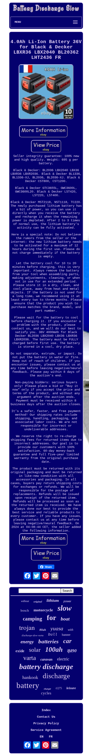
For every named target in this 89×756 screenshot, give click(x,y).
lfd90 (72, 650)
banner (66, 634)
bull (52, 635)
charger (47, 689)
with (70, 629)
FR (50, 736)
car (67, 641)
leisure (71, 688)
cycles (46, 693)
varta (29, 657)
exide (20, 651)
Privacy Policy (46, 723)
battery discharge (46, 666)
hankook (30, 677)
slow (65, 608)
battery (27, 685)
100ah (54, 649)
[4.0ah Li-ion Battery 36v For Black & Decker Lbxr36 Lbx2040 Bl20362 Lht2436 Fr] (46, 92)
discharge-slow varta (33, 635)
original (38, 601)
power (67, 601)
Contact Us (46, 717)
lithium (53, 600)
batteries (48, 641)
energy (27, 641)
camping (32, 619)
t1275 (59, 688)
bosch (25, 610)
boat (65, 619)
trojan (27, 627)
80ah (42, 629)
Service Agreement (46, 730)
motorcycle (43, 610)
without (25, 601)
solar (35, 650)
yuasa (56, 628)
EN (41, 736)
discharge (56, 676)
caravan (46, 659)
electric (63, 659)
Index (46, 710)
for (51, 617)
